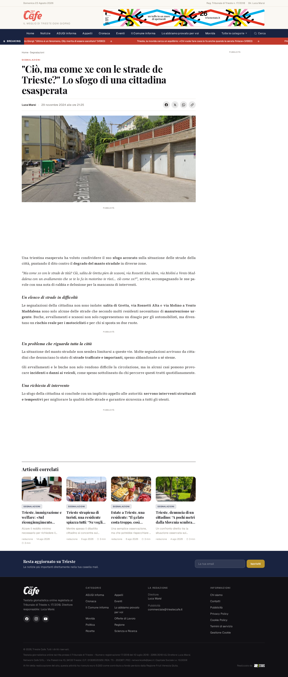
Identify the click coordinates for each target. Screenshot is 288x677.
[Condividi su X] (174, 104)
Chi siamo (216, 595)
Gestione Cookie (220, 632)
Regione (119, 624)
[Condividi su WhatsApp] (183, 104)
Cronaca (104, 33)
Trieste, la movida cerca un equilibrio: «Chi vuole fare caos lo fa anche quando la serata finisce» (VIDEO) (197, 41)
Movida (210, 33)
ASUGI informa (66, 33)
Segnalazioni (37, 52)
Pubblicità (216, 607)
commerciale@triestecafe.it (165, 609)
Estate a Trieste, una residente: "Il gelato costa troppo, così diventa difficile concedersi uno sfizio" (129, 522)
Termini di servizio (221, 626)
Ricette (90, 631)
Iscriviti (256, 564)
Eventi (120, 33)
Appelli (87, 33)
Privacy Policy (219, 613)
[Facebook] (26, 618)
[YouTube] (45, 618)
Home (30, 33)
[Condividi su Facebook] (166, 104)
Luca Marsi (29, 105)
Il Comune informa (143, 33)
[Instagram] (36, 618)
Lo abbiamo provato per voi (180, 33)
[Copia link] (192, 104)
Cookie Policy (218, 620)
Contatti (215, 601)
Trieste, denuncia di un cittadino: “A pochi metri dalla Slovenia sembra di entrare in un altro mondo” (175, 522)
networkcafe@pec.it (143, 660)
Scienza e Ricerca (125, 631)
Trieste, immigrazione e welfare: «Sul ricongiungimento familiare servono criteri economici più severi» (42, 524)
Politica (90, 624)
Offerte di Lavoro (124, 618)
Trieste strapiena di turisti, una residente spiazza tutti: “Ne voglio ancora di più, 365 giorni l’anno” (86, 522)
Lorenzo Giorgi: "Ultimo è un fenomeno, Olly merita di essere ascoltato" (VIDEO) (63, 41)
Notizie (45, 33)
